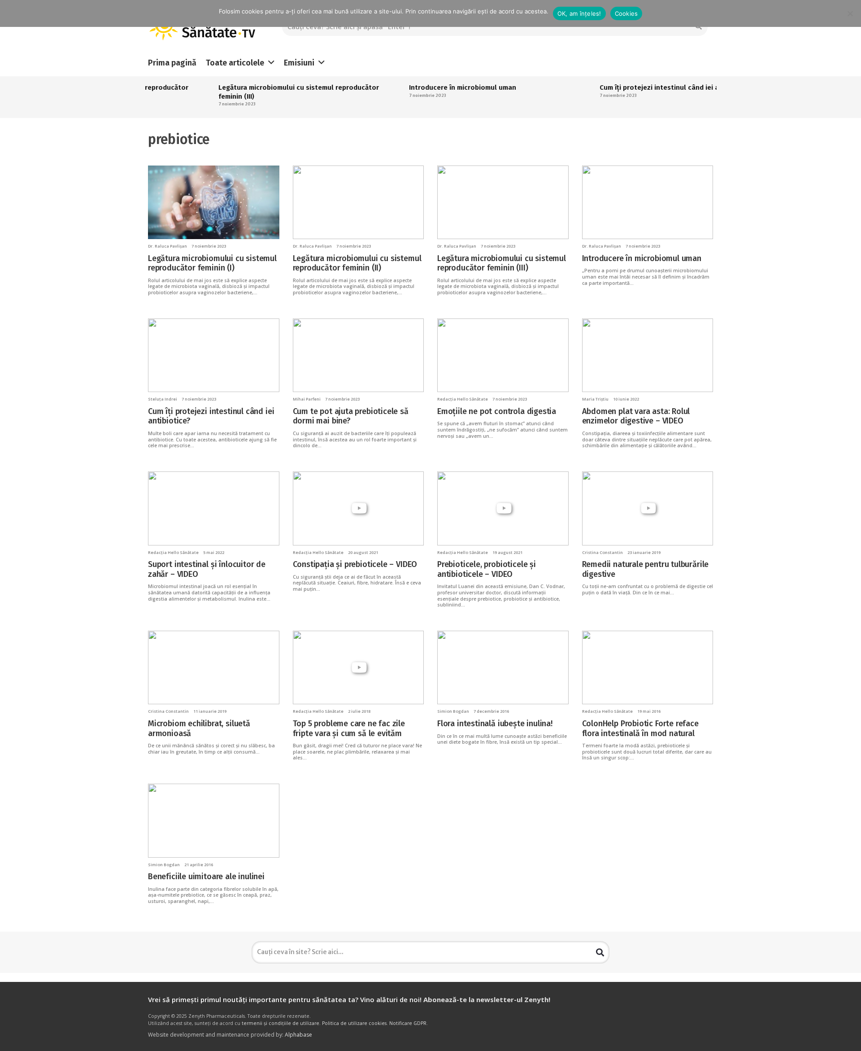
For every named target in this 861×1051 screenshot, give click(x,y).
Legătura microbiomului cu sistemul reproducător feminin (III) (501, 263)
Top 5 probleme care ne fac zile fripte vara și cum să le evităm (349, 728)
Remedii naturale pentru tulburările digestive (645, 569)
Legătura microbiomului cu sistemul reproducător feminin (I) (212, 263)
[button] (271, 63)
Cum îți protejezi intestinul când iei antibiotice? (654, 87)
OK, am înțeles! (579, 13)
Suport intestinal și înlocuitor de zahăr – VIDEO (206, 569)
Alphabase (298, 1034)
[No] (849, 13)
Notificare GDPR (407, 1023)
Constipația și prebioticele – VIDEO (355, 564)
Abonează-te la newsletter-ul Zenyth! (486, 999)
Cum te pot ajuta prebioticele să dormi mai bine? (351, 416)
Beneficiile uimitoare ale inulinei (206, 876)
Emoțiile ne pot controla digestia (496, 411)
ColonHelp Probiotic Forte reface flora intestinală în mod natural (640, 728)
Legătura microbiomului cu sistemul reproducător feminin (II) (357, 263)
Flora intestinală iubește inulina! (494, 723)
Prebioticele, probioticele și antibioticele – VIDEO (486, 569)
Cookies (626, 13)
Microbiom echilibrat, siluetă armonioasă (199, 728)
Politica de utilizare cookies (354, 1023)
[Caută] (600, 952)
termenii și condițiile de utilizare (280, 1023)
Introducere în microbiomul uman (440, 87)
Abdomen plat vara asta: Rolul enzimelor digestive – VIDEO (636, 416)
